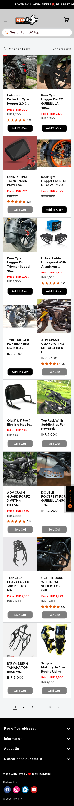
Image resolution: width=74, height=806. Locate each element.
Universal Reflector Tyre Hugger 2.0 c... (18, 99)
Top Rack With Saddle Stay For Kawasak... (53, 424)
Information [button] (13, 738)
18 (50, 707)
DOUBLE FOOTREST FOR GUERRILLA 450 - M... (53, 498)
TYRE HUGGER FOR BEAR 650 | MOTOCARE (19, 344)
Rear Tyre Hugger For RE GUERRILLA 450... (52, 101)
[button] (8, 19)
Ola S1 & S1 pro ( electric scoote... (20, 422)
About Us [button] (11, 748)
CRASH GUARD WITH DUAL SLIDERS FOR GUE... (52, 584)
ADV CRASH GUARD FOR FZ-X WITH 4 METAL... (19, 498)
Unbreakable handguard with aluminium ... (53, 262)
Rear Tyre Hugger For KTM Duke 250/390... (53, 181)
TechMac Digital (41, 774)
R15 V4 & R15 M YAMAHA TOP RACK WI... (17, 667)
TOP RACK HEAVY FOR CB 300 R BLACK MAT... (18, 584)
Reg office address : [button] (20, 728)
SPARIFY (18, 798)
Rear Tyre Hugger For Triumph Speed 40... (18, 264)
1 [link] (15, 707)
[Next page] (58, 706)
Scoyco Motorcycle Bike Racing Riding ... (53, 667)
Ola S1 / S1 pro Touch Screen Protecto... (17, 181)
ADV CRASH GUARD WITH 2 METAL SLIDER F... (52, 346)
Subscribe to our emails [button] (23, 759)
